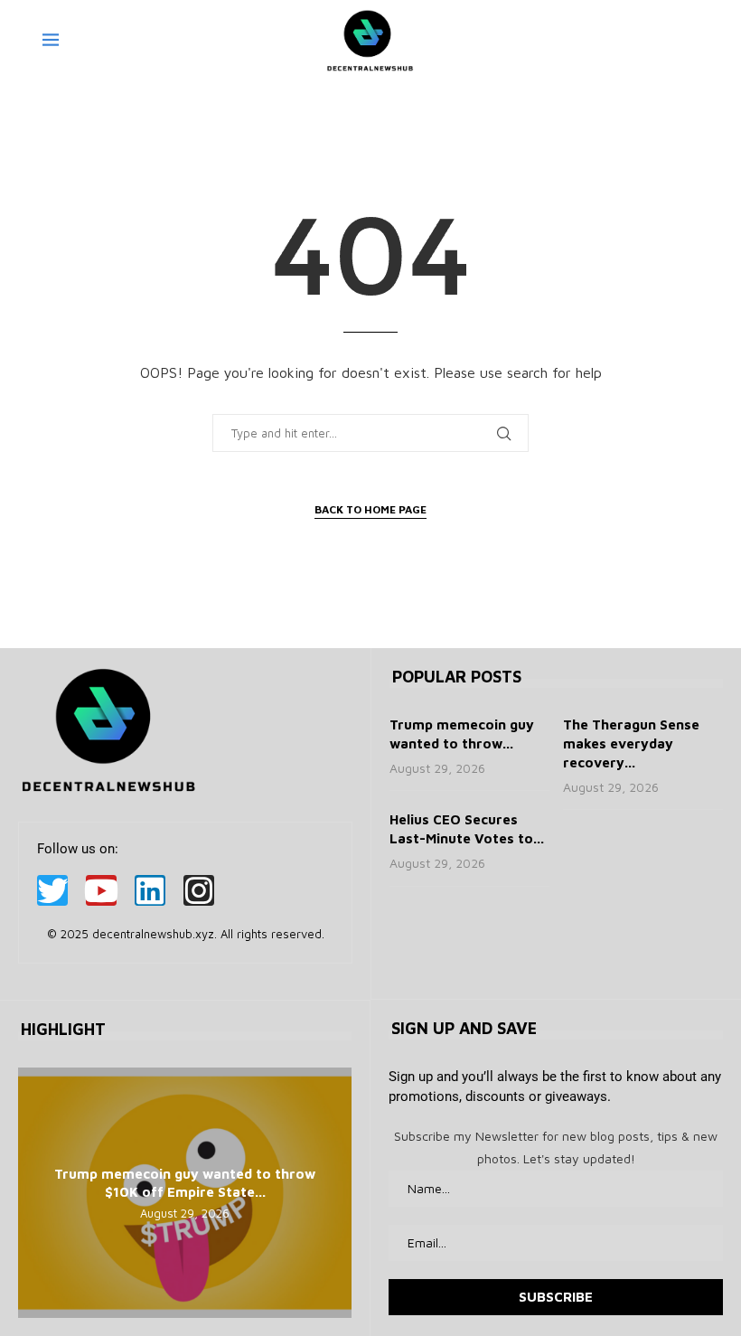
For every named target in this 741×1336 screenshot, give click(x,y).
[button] (34, 1192)
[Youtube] (101, 890)
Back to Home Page (370, 509)
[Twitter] (52, 890)
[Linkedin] (150, 890)
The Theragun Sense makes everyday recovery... (631, 743)
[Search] (689, 41)
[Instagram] (198, 890)
